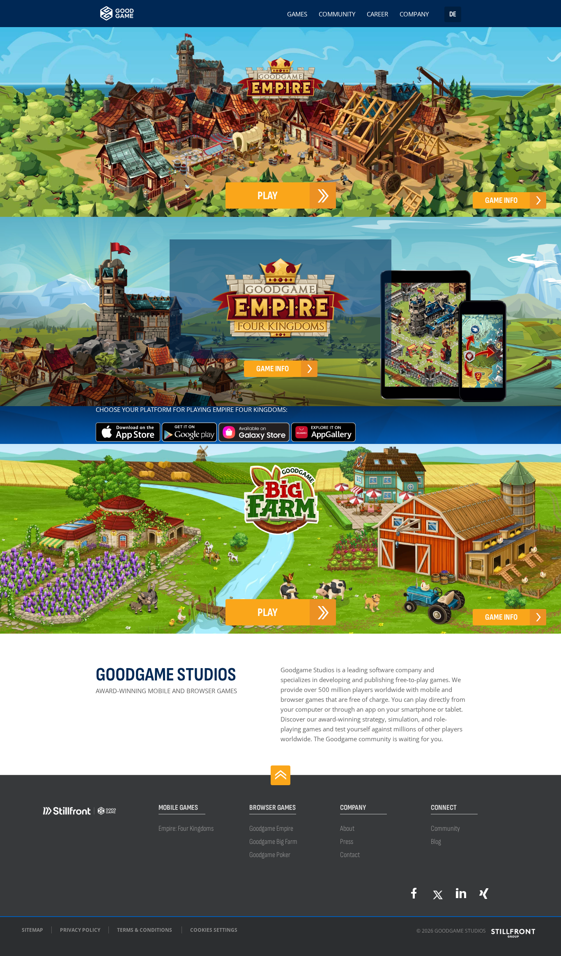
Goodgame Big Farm (273, 841)
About (347, 828)
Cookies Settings (213, 929)
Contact (350, 854)
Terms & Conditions (144, 929)
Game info (501, 200)
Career (377, 15)
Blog (436, 841)
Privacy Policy (80, 929)
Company (414, 15)
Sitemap (32, 929)
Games (297, 15)
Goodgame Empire (271, 828)
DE (452, 14)
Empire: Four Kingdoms (186, 828)
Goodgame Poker (269, 854)
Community (337, 15)
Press (346, 841)
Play (268, 195)
